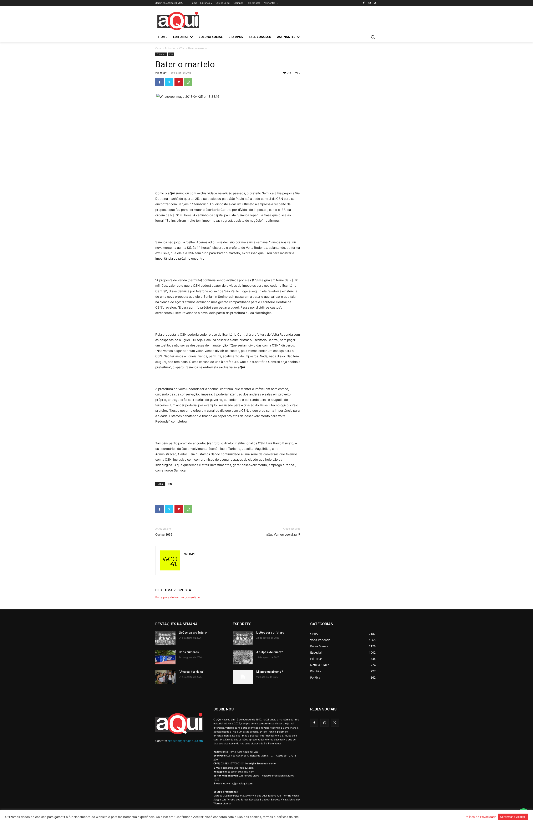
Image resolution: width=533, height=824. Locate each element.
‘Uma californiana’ (191, 671)
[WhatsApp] (188, 82)
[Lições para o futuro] (165, 638)
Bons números (189, 652)
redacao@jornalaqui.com (185, 741)
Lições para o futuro (193, 632)
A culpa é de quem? (269, 652)
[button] (373, 37)
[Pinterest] (178, 82)
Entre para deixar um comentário (177, 597)
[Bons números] (165, 657)
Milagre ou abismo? (269, 671)
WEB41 (164, 72)
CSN (181, 48)
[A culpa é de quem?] (243, 657)
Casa (158, 48)
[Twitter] (375, 3)
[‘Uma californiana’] (165, 677)
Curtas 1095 (163, 534)
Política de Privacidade (481, 817)
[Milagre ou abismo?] (243, 677)
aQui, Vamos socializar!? (283, 534)
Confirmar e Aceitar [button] (512, 816)
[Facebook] (363, 3)
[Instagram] (369, 3)
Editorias (170, 48)
